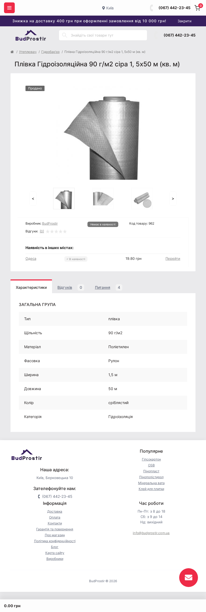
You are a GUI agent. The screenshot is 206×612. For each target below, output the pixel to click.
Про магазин (55, 535)
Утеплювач (27, 52)
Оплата (54, 517)
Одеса (30, 258)
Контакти (55, 523)
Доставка (54, 511)
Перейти (172, 258)
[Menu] (9, 7)
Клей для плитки (151, 489)
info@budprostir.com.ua (151, 533)
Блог (54, 547)
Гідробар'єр (50, 52)
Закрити (185, 21)
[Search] (65, 35)
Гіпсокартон (151, 459)
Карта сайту (54, 553)
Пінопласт (151, 471)
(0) (42, 231)
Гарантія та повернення (54, 529)
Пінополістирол (151, 477)
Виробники (54, 559)
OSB (151, 465)
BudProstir (50, 223)
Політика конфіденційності (55, 541)
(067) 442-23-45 (174, 7)
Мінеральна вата (151, 483)
